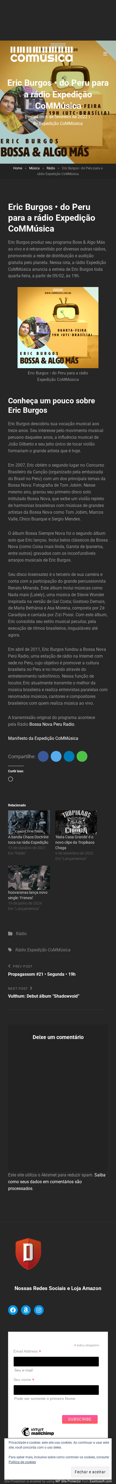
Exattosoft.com (101, 1481)
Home (17, 168)
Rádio (51, 168)
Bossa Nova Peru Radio (51, 724)
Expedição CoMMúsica (61, 123)
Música (34, 168)
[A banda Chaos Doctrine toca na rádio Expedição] (29, 822)
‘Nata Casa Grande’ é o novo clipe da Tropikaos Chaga (74, 842)
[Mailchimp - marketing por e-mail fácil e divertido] (37, 1436)
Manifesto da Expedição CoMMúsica (43, 738)
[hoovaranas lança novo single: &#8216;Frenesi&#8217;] (29, 878)
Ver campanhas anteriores (36, 1406)
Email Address (27, 1351)
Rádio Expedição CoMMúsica (42, 949)
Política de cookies (22, 1462)
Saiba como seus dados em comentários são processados (56, 1181)
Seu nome (23, 1379)
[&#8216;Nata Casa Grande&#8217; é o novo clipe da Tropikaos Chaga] (76, 822)
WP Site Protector (68, 1481)
